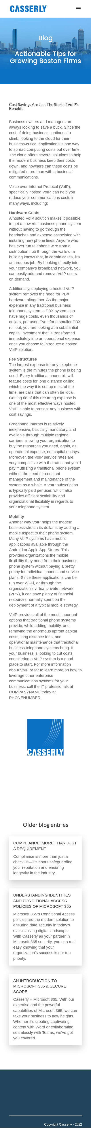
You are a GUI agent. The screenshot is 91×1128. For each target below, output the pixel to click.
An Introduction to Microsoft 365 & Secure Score (39, 986)
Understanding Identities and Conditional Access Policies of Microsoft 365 (42, 900)
